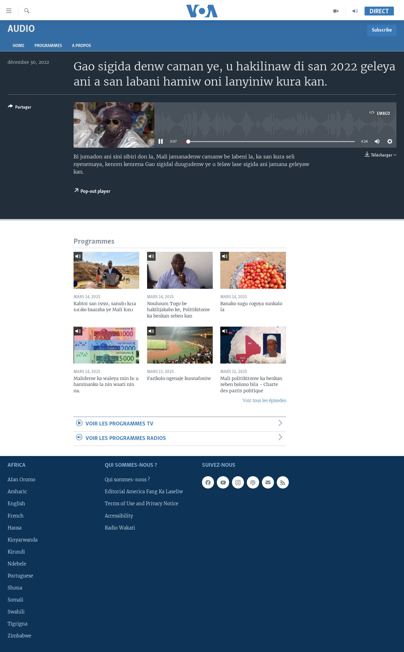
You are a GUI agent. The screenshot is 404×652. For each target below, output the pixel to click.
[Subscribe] (268, 483)
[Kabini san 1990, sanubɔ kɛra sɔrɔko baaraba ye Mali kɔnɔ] (106, 270)
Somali (15, 600)
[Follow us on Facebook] (208, 483)
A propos (81, 46)
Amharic (17, 492)
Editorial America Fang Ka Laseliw (144, 492)
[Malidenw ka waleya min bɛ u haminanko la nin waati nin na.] (106, 345)
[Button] (19, 108)
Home (18, 46)
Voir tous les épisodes (264, 400)
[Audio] (355, 11)
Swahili (16, 612)
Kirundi (16, 552)
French (16, 516)
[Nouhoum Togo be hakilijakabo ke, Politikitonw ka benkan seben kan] (180, 270)
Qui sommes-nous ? (127, 480)
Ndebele (17, 564)
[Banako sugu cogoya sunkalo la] (253, 270)
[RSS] (283, 483)
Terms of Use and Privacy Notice (141, 504)
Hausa (14, 528)
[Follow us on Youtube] (223, 483)
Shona (15, 588)
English (16, 504)
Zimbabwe (19, 636)
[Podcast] (253, 483)
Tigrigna (17, 624)
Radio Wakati (120, 528)
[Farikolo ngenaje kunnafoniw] (180, 345)
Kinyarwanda (23, 540)
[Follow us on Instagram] (238, 483)
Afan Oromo (21, 480)
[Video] (336, 11)
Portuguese (20, 576)
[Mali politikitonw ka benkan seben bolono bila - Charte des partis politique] (253, 345)
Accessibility (119, 516)
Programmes (48, 46)
